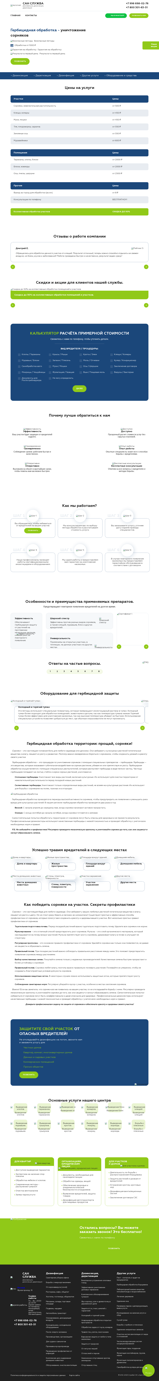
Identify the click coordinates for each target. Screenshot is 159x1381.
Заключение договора (125, 366)
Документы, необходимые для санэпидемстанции (78, 1176)
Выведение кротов (67, 1130)
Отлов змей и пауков (90, 1353)
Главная (15, 16)
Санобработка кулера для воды (130, 1367)
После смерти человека (56, 1332)
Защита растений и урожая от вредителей (125, 1180)
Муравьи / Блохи (30, 360)
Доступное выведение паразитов (33, 1170)
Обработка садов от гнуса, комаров (96, 1327)
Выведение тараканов (44, 1114)
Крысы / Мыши (60, 355)
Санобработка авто (32, 366)
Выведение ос (68, 1111)
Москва (21, 1288)
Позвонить (20, 61)
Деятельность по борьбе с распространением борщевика (126, 1174)
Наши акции (154, 45)
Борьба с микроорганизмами (58, 1282)
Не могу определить (63, 378)
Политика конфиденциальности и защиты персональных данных (38, 1375)
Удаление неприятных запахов (130, 1329)
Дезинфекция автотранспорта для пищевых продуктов (78, 1201)
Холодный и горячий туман (93, 1315)
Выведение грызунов (44, 1130)
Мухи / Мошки (60, 366)
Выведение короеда (115, 1130)
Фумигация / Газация (63, 372)
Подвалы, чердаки (54, 1308)
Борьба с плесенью (138, 1130)
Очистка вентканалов (27, 1191)
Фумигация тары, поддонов (128, 1348)
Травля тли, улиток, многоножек (95, 1332)
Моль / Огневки (91, 360)
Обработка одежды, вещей (76, 1181)
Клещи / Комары (122, 355)
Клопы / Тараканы (31, 355)
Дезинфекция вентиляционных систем (125, 1192)
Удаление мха (123, 1301)
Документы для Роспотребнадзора (31, 379)
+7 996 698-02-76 (137, 3)
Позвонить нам (139, 15)
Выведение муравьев (20, 1130)
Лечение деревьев (125, 1296)
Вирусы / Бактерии (124, 372)
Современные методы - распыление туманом (27, 1186)
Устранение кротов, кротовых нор (125, 1186)
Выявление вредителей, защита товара (79, 1195)
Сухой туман (122, 1320)
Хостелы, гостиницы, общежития (60, 1297)
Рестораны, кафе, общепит (57, 1292)
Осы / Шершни (90, 366)
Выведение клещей (138, 1114)
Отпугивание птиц (89, 1365)
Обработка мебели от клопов (30, 1180)
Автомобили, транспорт (56, 1313)
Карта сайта (74, 1375)
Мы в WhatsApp (117, 15)
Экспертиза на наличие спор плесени (30, 1175)
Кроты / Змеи (90, 355)
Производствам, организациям (59, 1337)
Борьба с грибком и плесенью (130, 1325)
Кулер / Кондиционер (125, 360)
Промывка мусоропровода (57, 1346)
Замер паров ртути (25, 1195)
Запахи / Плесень (61, 360)
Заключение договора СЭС (123, 1198)
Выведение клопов (20, 1114)
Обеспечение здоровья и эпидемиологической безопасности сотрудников (76, 1187)
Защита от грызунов (90, 1344)
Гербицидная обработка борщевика (132, 1285)
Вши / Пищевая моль (94, 372)
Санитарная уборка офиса (57, 1278)
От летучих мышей (89, 1349)
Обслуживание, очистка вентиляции (61, 1365)
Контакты (31, 16)
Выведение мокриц (91, 1130)
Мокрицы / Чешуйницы (33, 372)
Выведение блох (115, 1111)
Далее (79, 388)
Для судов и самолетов (56, 1341)
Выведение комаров (91, 1114)
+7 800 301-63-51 (137, 7)
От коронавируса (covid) (56, 1287)
